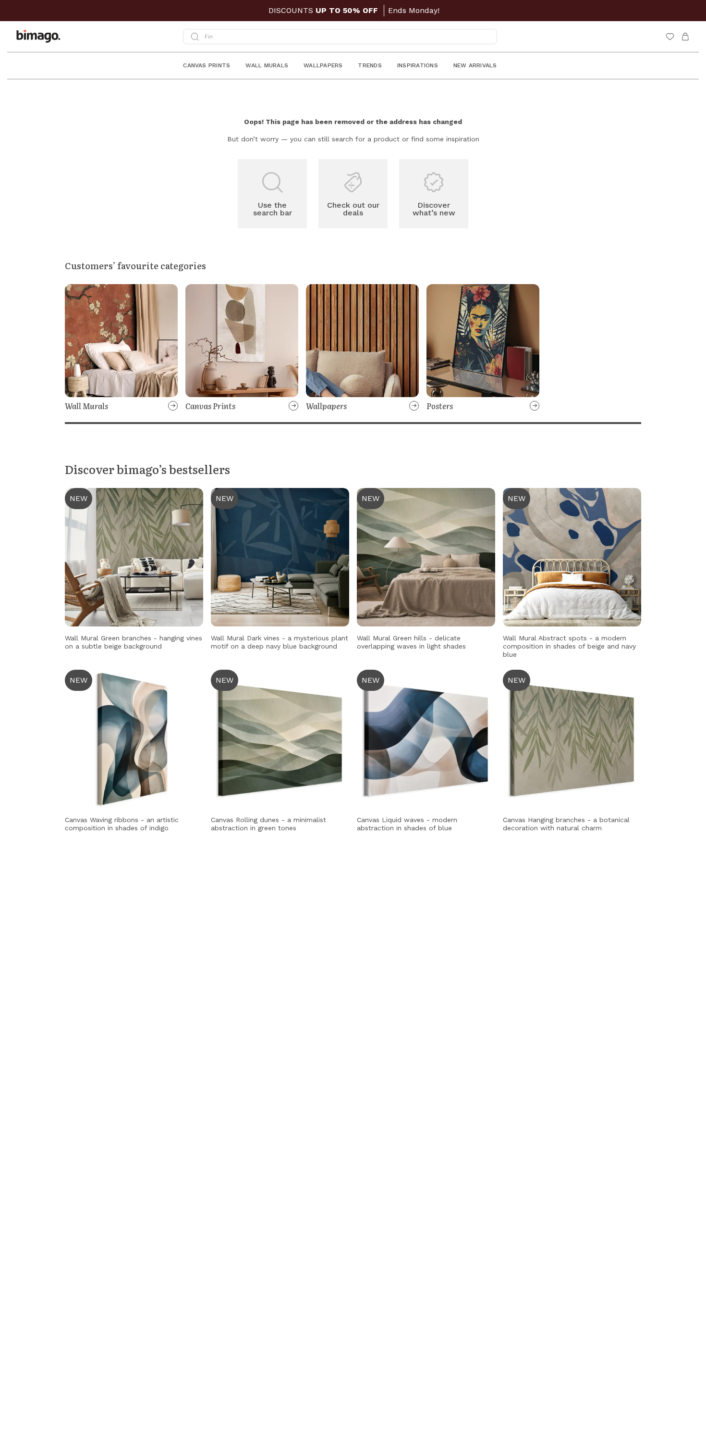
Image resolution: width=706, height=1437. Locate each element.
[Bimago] (40, 36)
